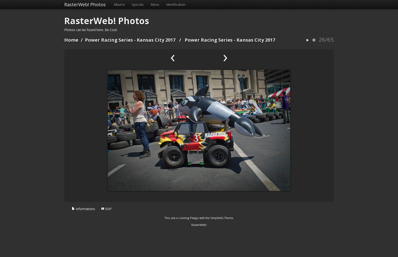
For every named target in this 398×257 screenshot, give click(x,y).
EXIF (108, 209)
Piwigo (194, 218)
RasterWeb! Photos (85, 4)
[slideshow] (307, 40)
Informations (85, 209)
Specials (138, 4)
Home (71, 40)
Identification (175, 4)
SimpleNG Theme (221, 218)
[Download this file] (314, 40)
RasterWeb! (199, 225)
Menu (155, 4)
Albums (119, 4)
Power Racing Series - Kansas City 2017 (130, 40)
